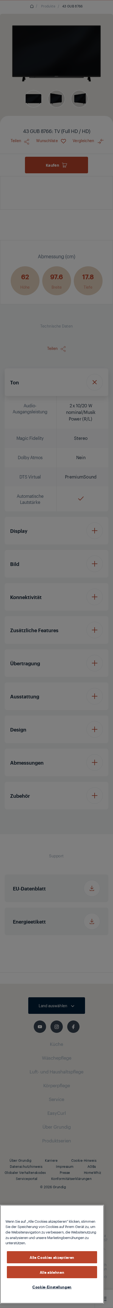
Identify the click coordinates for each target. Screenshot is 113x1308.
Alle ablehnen (52, 1272)
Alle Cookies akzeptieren (52, 1257)
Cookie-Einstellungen (52, 1286)
